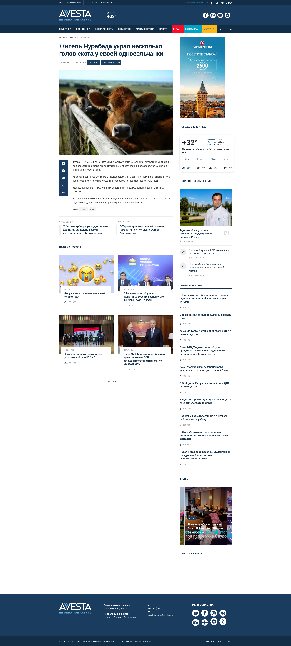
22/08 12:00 (71, 363)
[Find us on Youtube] (220, 15)
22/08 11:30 (130, 369)
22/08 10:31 (186, 392)
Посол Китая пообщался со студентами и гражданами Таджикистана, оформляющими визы (205, 455)
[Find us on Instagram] (213, 15)
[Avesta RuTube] (195, 622)
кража (84, 209)
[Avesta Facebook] (204, 613)
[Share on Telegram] (63, 170)
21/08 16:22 (186, 464)
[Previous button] (182, 516)
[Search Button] (231, 29)
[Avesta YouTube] (195, 613)
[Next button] (230, 516)
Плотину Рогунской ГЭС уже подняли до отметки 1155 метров (209, 251)
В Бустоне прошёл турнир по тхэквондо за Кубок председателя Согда (206, 401)
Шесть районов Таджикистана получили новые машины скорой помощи (206, 267)
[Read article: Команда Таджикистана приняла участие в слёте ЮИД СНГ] (86, 334)
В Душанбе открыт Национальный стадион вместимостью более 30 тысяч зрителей (204, 435)
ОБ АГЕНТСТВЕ (107, 2)
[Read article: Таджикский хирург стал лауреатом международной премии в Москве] (206, 207)
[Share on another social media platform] (63, 192)
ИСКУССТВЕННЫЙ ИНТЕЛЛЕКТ (197, 3)
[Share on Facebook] (63, 163)
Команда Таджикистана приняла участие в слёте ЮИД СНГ (83, 355)
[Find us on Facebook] (206, 15)
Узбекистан (192, 28)
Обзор (67, 289)
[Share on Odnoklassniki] (63, 185)
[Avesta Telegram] (213, 621)
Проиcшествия (145, 28)
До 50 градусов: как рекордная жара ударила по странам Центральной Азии (204, 368)
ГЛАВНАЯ (92, 2)
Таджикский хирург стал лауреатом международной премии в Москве (196, 233)
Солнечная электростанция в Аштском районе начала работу (203, 417)
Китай (176, 28)
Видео (192, 522)
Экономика (83, 28)
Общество (124, 28)
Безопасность (104, 28)
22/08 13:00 (71, 302)
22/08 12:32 (130, 305)
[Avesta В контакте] (222, 613)
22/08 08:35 (186, 444)
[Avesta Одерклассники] (222, 621)
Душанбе (111, 12)
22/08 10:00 (186, 408)
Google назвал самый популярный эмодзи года (84, 294)
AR (222, 2)
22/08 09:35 (186, 424)
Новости (74, 37)
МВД (92, 209)
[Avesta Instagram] (213, 613)
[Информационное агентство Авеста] (75, 14)
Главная (63, 37)
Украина (209, 28)
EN (227, 2)
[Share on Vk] (63, 178)
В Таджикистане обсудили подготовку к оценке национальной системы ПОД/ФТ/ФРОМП (144, 296)
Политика (65, 28)
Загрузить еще (116, 381)
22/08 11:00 (186, 376)
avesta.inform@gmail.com (160, 614)
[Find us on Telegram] (227, 15)
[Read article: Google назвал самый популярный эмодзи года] (86, 274)
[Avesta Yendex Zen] (204, 622)
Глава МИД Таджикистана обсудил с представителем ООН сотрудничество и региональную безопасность (145, 359)
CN (217, 2)
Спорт (163, 28)
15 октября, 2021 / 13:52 (72, 62)
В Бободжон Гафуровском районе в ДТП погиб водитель (204, 384)
